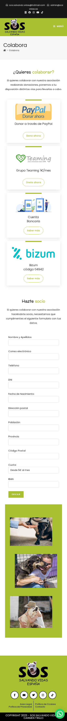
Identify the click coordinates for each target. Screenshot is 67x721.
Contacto (40, 706)
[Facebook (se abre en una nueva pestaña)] (29, 12)
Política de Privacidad (20, 706)
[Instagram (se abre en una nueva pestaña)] (34, 12)
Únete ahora (33, 182)
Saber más (33, 230)
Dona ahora (33, 135)
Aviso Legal (26, 704)
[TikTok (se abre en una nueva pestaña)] (41, 12)
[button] (60, 714)
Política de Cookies (45, 704)
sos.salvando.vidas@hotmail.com (27, 5)
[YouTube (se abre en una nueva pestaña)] (38, 12)
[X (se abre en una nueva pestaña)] (25, 12)
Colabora (14, 50)
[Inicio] (4, 50)
